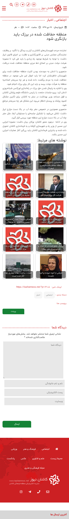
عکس (23, 458)
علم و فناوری (38, 458)
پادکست (11, 458)
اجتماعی (49, 295)
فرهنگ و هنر (29, 449)
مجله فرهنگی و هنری (34, 468)
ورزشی (14, 449)
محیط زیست (56, 458)
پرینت (13, 311)
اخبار (38, 295)
